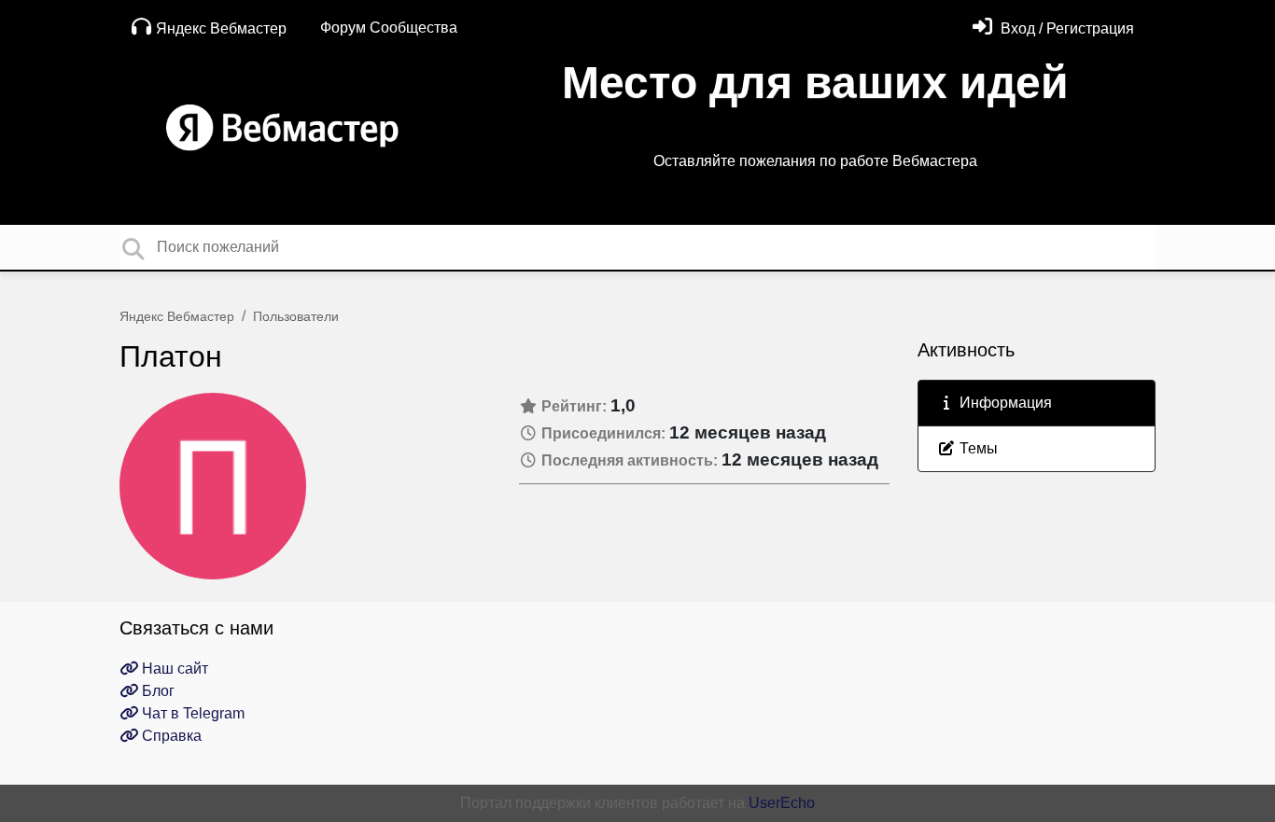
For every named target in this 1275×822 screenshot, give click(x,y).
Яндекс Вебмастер (221, 28)
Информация (1004, 403)
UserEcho (782, 803)
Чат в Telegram (191, 713)
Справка (170, 736)
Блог (156, 691)
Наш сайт (173, 668)
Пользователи (296, 316)
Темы (977, 448)
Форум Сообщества (388, 27)
